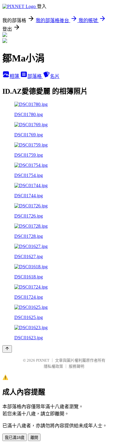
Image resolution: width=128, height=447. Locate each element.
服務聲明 (76, 366)
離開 (34, 437)
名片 (55, 76)
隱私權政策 (53, 366)
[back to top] (7, 349)
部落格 (35, 76)
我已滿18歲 (14, 437)
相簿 (15, 76)
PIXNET (42, 360)
